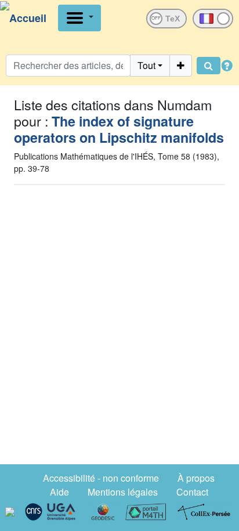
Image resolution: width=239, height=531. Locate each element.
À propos (196, 478)
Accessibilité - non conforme (101, 478)
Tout (146, 65)
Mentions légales (123, 492)
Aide (59, 492)
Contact (192, 492)
